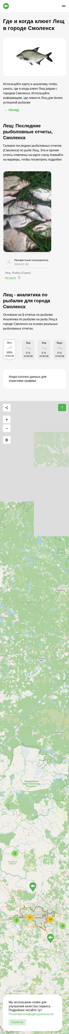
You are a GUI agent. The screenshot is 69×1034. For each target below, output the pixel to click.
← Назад (11, 110)
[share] (6, 407)
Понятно (17, 1022)
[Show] (32, 887)
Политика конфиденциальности (31, 1014)
